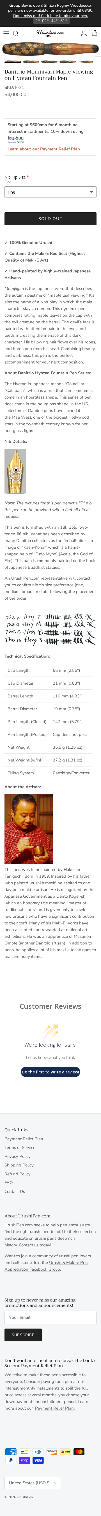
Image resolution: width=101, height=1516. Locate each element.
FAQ (8, 1182)
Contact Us (14, 1191)
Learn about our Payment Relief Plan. (44, 149)
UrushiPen (25, 1497)
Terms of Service (19, 1147)
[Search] (18, 33)
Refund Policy (17, 1174)
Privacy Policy (17, 1156)
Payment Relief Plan (23, 1139)
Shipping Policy (19, 1165)
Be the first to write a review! (50, 1072)
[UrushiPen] (50, 34)
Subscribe (23, 1334)
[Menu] (6, 33)
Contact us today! (35, 1245)
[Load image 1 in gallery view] (50, 48)
